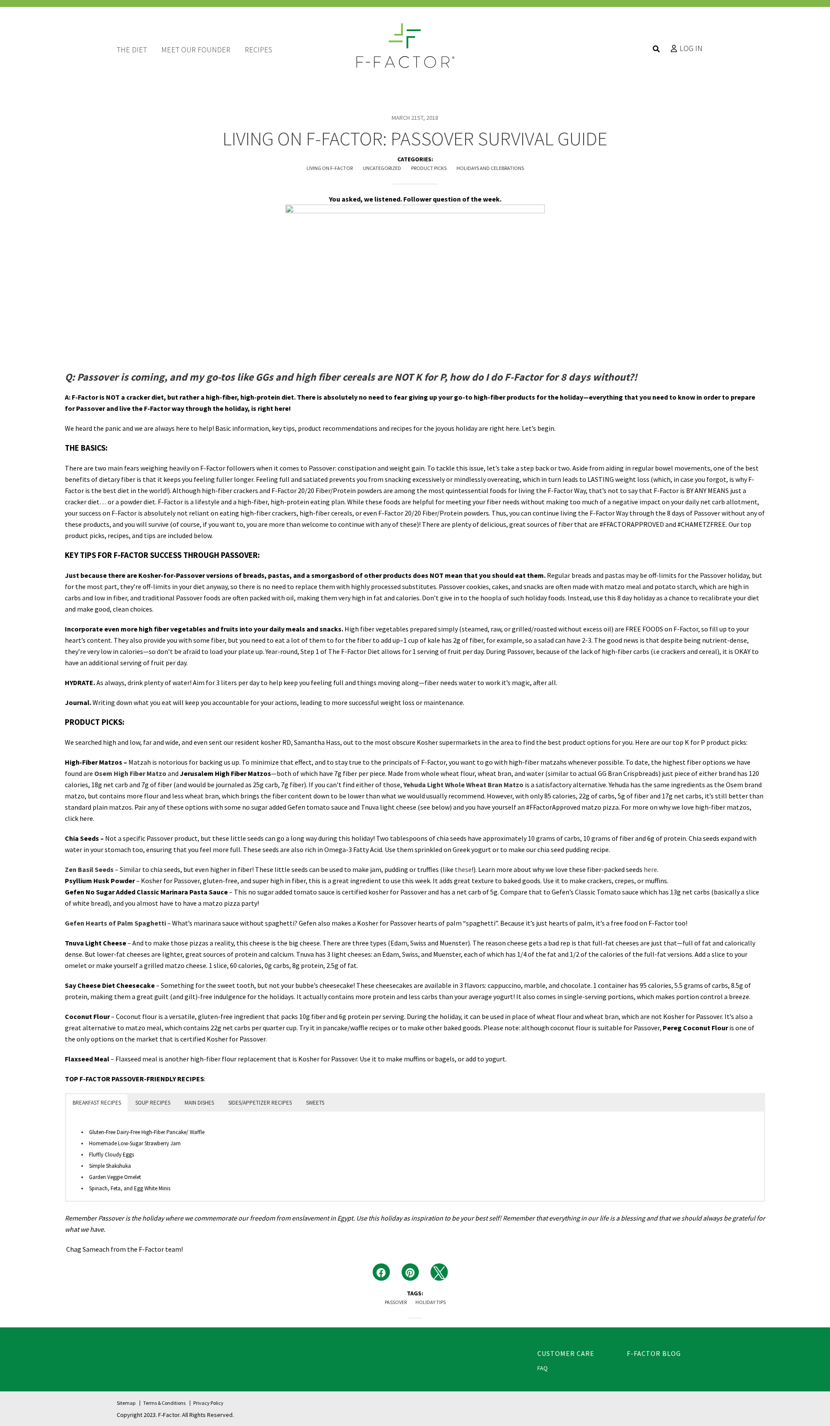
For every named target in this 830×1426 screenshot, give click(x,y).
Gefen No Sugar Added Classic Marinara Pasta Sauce (146, 892)
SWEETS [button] (315, 1102)
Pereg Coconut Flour (695, 1027)
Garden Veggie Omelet (115, 1177)
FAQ (542, 1368)
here (86, 818)
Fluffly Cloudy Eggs (111, 1154)
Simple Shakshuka (110, 1166)
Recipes (258, 49)
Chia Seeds (82, 838)
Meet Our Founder (195, 49)
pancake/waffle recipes (356, 1027)
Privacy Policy (208, 1403)
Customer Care (565, 1353)
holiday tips (430, 1302)
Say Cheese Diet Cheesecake (110, 985)
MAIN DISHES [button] (199, 1102)
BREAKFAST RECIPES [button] (97, 1102)
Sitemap (126, 1403)
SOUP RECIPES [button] (152, 1102)
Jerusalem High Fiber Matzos (225, 773)
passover (396, 1302)
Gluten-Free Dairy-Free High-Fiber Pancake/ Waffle (146, 1132)
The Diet (132, 49)
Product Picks (429, 168)
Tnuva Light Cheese (95, 943)
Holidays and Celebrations (490, 168)
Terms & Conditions (164, 1403)
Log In (691, 48)
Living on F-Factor (329, 168)
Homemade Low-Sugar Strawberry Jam (135, 1143)
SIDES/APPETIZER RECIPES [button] (260, 1102)
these (463, 869)
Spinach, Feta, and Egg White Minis (129, 1188)
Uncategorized (382, 168)
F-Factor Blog (654, 1353)
